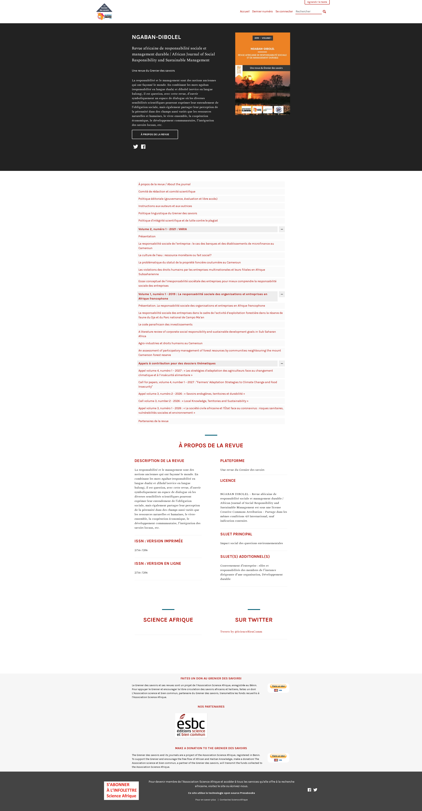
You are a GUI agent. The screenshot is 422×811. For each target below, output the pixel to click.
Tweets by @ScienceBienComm (241, 631)
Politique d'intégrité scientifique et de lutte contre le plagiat (178, 220)
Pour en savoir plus (205, 799)
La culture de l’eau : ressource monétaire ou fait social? (174, 255)
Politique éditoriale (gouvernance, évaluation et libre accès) (177, 199)
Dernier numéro (262, 11)
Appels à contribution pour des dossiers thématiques (177, 363)
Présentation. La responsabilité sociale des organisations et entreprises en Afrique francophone (201, 305)
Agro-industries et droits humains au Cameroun (170, 343)
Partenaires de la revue (153, 421)
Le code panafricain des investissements (165, 324)
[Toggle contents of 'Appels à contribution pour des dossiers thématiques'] (282, 363)
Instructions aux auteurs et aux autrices (165, 206)
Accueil (245, 11)
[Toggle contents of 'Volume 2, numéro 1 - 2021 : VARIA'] (282, 229)
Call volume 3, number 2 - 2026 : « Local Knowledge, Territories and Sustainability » (193, 401)
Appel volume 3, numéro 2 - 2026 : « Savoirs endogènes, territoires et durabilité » (191, 394)
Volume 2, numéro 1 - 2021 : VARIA (162, 229)
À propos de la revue (155, 134)
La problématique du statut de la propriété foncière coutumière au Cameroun (189, 262)
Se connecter (284, 11)
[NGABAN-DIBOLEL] (104, 11)
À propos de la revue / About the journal (164, 184)
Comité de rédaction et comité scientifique (166, 191)
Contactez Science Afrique (234, 799)
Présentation (147, 236)
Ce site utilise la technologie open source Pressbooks (221, 793)
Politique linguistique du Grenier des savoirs (167, 213)
